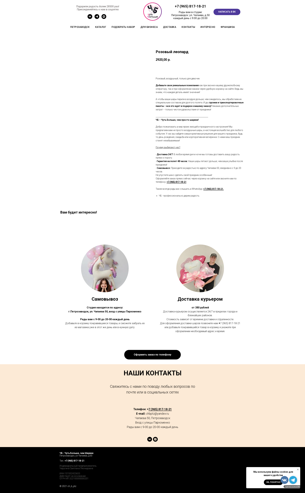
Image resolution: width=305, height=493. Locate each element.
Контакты (188, 27)
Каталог (100, 27)
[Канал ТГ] (97, 18)
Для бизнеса (149, 27)
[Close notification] (297, 469)
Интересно (207, 27)
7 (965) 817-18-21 (191, 6)
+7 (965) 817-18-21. (213, 189)
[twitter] (235, 456)
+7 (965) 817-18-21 (176, 182)
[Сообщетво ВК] (90, 18)
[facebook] (228, 456)
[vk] (149, 440)
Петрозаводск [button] (80, 27)
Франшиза (228, 27)
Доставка (169, 27)
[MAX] (104, 18)
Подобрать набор (123, 27)
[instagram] (155, 440)
